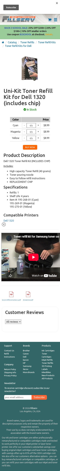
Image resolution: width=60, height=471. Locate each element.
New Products (48, 375)
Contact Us (9, 350)
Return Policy (10, 369)
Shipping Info (10, 372)
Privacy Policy (10, 375)
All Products (47, 378)
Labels (45, 369)
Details (49, 34)
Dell (24, 357)
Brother (26, 350)
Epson (26, 360)
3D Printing (47, 366)
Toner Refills (47, 363)
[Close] (4, 224)
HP (24, 363)
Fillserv (33, 408)
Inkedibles (46, 372)
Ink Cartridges (48, 350)
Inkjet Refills (47, 360)
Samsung (27, 366)
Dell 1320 (9, 220)
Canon (26, 354)
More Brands (29, 372)
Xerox (25, 369)
